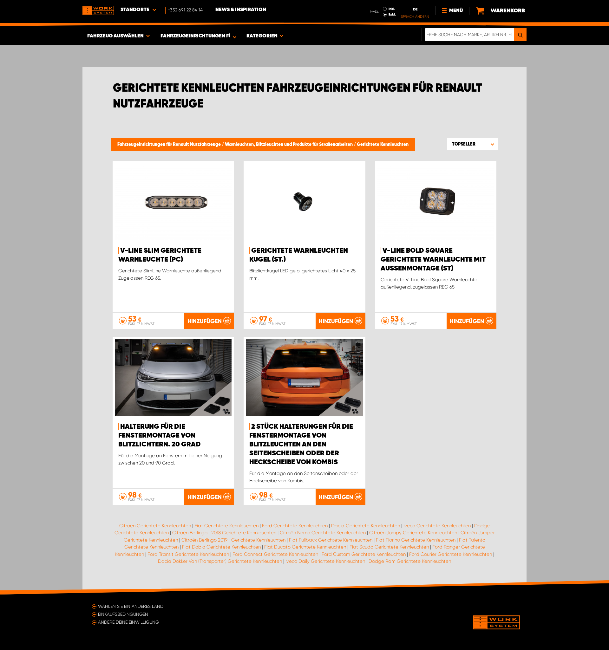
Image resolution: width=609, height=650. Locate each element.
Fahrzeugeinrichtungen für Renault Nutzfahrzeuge (169, 144)
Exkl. (392, 14)
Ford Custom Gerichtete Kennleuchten (364, 554)
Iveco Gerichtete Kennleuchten (437, 526)
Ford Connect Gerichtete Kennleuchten (275, 554)
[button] (472, 144)
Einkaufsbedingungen (123, 614)
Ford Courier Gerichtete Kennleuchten (450, 554)
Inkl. (392, 8)
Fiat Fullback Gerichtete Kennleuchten (330, 540)
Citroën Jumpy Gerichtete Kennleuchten (413, 533)
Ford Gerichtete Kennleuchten (295, 526)
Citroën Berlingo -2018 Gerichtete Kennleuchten (224, 533)
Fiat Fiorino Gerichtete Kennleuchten (415, 540)
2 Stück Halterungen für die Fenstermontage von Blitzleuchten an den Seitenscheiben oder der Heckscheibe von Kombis (301, 444)
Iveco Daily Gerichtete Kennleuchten (325, 561)
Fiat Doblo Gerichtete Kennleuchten (221, 547)
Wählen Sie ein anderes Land (130, 606)
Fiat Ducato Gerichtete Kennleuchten (305, 547)
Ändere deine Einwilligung (128, 622)
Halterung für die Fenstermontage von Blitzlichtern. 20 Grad (159, 435)
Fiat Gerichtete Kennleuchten (226, 526)
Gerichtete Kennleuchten (383, 144)
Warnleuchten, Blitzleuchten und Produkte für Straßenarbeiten (289, 144)
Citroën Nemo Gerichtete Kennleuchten (323, 533)
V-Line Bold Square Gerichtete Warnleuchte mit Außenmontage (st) (433, 259)
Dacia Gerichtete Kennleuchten (365, 526)
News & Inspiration (240, 9)
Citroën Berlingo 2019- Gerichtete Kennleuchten (233, 540)
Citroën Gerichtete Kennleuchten (155, 526)
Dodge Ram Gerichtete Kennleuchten (410, 561)
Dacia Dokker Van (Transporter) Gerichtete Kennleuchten (220, 561)
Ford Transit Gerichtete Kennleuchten (188, 554)
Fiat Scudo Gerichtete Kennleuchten (389, 547)
